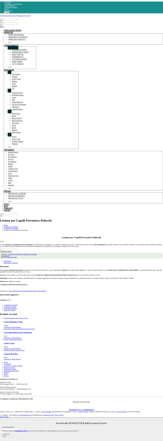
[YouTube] (84, 406)
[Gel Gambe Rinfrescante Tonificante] (83, 329)
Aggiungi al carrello (6, 251)
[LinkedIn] (90, 406)
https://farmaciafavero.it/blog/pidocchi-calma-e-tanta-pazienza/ (27, 291)
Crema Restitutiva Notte (13, 322)
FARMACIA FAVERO (30, 254)
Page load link (4, 417)
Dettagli (18, 327)
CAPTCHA (6, 434)
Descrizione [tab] (7, 261)
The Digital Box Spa (25, 415)
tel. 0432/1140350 (121, 412)
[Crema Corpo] (83, 339)
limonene (6, 256)
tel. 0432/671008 (83, 412)
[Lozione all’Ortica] (83, 350)
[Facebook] (72, 406)
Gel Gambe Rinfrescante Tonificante (18, 332)
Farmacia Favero (12, 257)
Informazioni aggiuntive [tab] (11, 263)
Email (8, 427)
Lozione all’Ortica (11, 354)
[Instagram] (78, 406)
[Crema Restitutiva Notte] (83, 318)
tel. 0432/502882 (46, 412)
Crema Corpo (9, 343)
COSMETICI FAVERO (14, 254)
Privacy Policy (59, 415)
